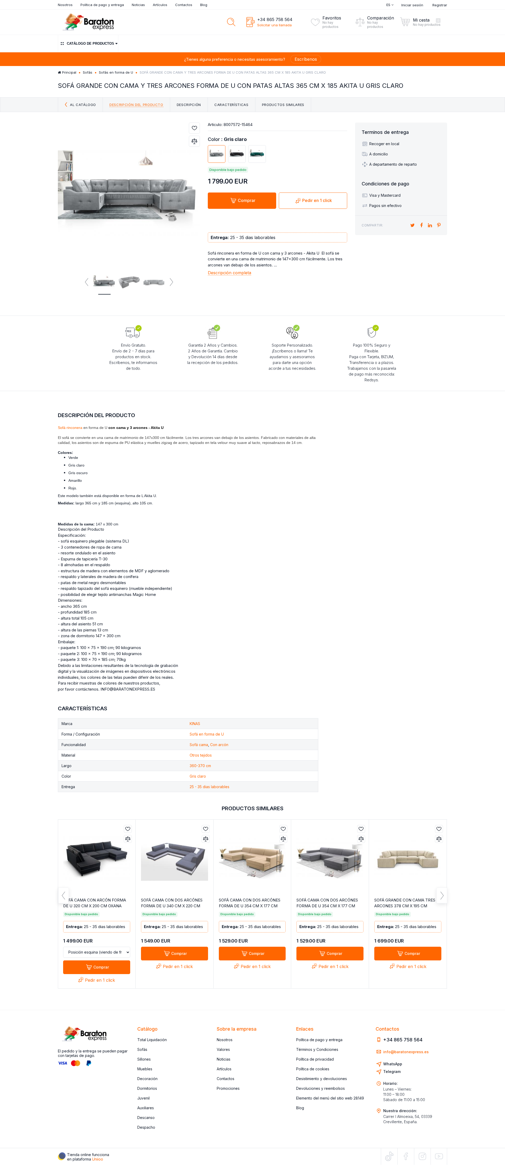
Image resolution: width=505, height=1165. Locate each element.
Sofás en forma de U (116, 72)
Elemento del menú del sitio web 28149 (330, 1098)
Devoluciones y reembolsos (320, 1088)
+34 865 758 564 (274, 19)
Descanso (146, 1117)
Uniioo (97, 1159)
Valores (223, 1049)
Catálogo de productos (90, 43)
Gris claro (198, 776)
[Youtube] (439, 1156)
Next (171, 282)
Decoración (147, 1078)
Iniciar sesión (412, 5)
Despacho (146, 1127)
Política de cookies (312, 1069)
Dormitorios (147, 1088)
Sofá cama (199, 744)
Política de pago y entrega (102, 5)
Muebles (144, 1069)
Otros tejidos (201, 755)
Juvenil (143, 1098)
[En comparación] (194, 141)
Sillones (144, 1059)
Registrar (439, 5)
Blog (203, 5)
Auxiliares (145, 1108)
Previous (86, 282)
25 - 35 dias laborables (209, 786)
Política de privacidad (315, 1059)
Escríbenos (306, 59)
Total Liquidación (152, 1039)
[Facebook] (406, 1156)
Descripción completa (229, 272)
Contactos (183, 5)
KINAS (195, 723)
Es (388, 5)
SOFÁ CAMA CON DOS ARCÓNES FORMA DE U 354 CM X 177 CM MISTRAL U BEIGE (249, 906)
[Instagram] (422, 1156)
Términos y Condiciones (317, 1049)
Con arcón (219, 744)
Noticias (138, 5)
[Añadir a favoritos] (194, 128)
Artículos (160, 5)
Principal (68, 72)
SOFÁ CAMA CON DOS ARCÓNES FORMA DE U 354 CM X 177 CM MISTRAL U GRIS (327, 906)
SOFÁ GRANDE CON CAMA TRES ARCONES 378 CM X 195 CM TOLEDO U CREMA (404, 906)
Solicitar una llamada (274, 25)
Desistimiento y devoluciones (321, 1078)
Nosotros (65, 5)
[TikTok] (389, 1156)
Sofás (87, 72)
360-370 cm (200, 765)
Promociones (228, 1088)
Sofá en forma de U (207, 734)
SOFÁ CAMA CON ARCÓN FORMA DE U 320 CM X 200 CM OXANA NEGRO (94, 906)
